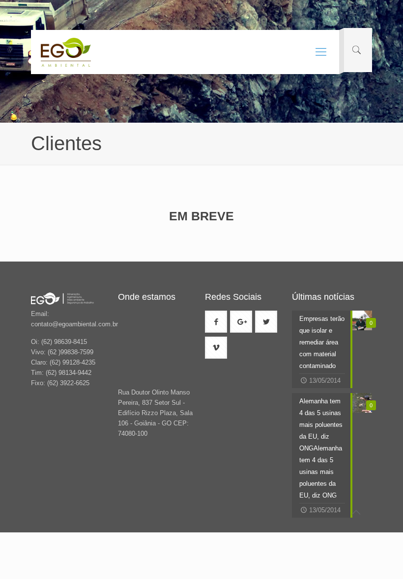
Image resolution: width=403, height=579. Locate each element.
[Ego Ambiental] (66, 52)
